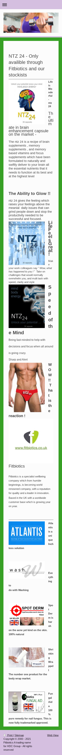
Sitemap (19, 735)
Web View (53, 735)
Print (10, 735)
